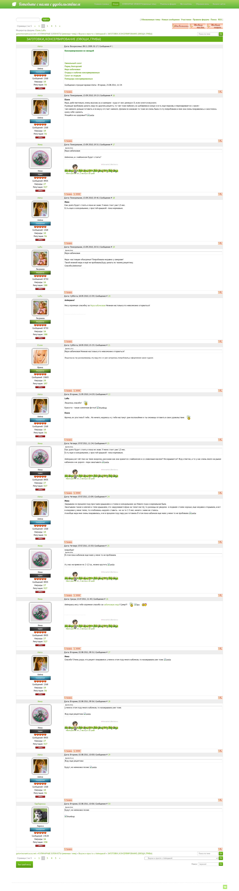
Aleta (39, 46)
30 (109, 803)
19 (114, 247)
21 (109, 345)
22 (109, 394)
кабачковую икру (111, 604)
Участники (186, 19)
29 (109, 754)
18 (114, 197)
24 (108, 496)
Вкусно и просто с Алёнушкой (92, 33)
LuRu (43, 30)
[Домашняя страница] (77, 194)
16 (114, 95)
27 (109, 652)
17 (114, 144)
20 (109, 296)
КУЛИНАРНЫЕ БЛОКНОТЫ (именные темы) (57, 33)
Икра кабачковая (98, 305)
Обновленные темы (150, 19)
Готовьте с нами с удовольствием (49, 4)
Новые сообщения (171, 19)
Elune (38, 30)
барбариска (40, 803)
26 (107, 599)
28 (109, 701)
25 (108, 545)
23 (108, 443)
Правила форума (201, 19)
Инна (40, 144)
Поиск (214, 19)
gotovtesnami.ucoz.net (26, 33)
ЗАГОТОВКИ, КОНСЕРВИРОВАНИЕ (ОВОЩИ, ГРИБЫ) (130, 33)
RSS (220, 19)
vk (225, 887)
